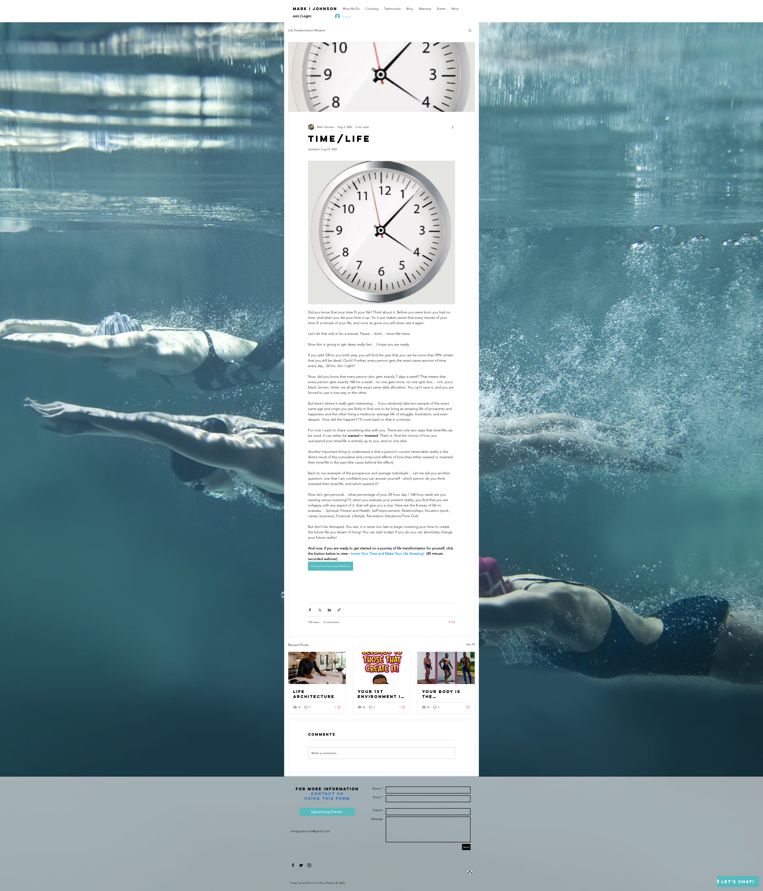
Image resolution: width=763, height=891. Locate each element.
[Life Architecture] (317, 668)
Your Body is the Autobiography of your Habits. (446, 694)
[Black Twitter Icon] (301, 865)
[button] (470, 30)
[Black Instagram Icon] (309, 865)
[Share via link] (339, 610)
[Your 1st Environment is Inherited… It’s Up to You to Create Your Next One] (381, 668)
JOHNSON (325, 8)
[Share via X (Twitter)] (319, 610)
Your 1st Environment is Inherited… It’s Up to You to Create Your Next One (381, 694)
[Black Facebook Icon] (292, 865)
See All (470, 644)
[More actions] (452, 127)
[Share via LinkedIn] (329, 610)
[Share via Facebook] (310, 610)
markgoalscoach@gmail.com (310, 831)
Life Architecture (314, 694)
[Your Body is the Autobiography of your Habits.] (446, 668)
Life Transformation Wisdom (306, 30)
